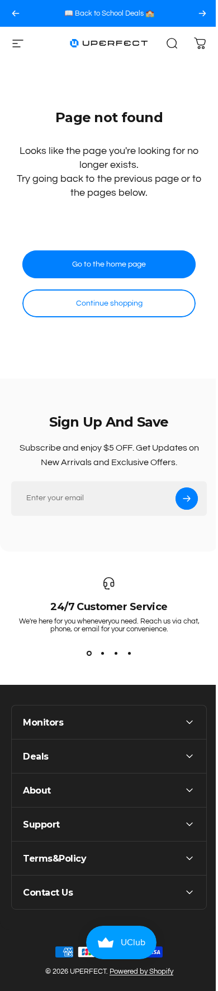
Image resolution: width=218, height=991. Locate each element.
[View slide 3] (115, 653)
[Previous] (15, 13)
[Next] (202, 13)
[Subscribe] (187, 498)
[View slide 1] (89, 653)
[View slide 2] (102, 653)
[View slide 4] (129, 653)
